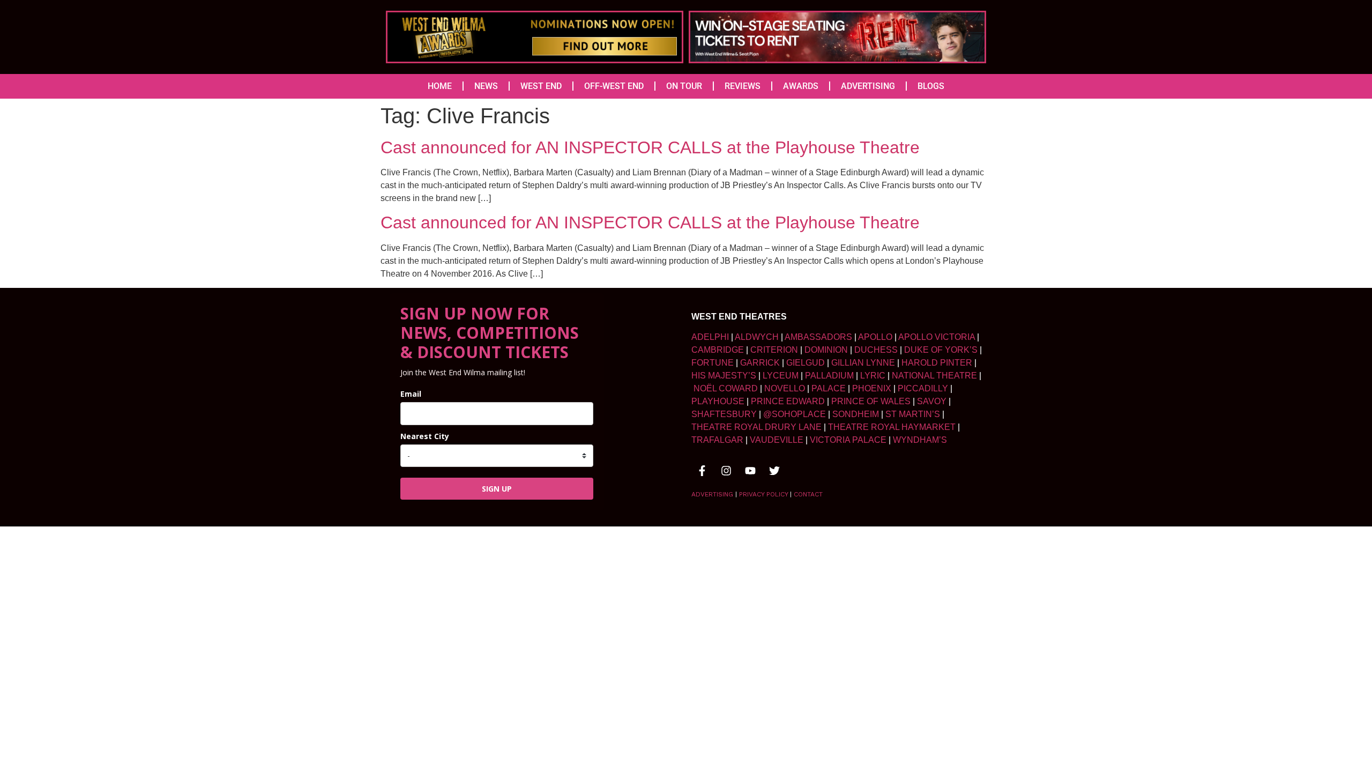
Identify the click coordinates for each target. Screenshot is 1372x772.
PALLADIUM (829, 375)
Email (410, 394)
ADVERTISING (868, 86)
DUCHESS (876, 349)
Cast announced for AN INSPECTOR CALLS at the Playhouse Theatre (650, 147)
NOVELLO (784, 388)
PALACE (828, 388)
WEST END (541, 86)
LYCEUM (781, 375)
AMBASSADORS (818, 337)
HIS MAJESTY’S (723, 375)
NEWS (486, 86)
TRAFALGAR (717, 439)
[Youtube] (750, 470)
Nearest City (424, 436)
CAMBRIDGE (717, 349)
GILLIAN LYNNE (863, 362)
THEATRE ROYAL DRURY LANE (756, 427)
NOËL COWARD (726, 388)
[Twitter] (774, 470)
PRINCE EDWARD (788, 401)
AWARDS (800, 86)
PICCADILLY (923, 388)
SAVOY (931, 401)
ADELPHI (710, 337)
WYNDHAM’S (920, 439)
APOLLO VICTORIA (936, 337)
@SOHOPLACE (794, 414)
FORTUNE (712, 362)
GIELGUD (805, 362)
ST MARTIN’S (912, 414)
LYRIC (872, 375)
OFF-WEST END (614, 86)
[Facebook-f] (702, 470)
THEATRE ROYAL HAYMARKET (892, 427)
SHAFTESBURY (724, 414)
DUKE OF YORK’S (941, 349)
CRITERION (774, 349)
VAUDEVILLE (776, 439)
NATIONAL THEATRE (934, 375)
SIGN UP (497, 489)
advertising (712, 494)
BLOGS (931, 86)
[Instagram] (726, 470)
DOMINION (826, 349)
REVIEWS (742, 86)
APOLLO (875, 337)
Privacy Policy (763, 494)
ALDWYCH (757, 337)
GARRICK (760, 362)
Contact (808, 494)
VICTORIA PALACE (848, 439)
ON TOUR (684, 86)
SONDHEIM (855, 414)
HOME (440, 86)
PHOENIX (871, 388)
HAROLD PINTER (936, 362)
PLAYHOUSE (717, 401)
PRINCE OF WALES (871, 401)
